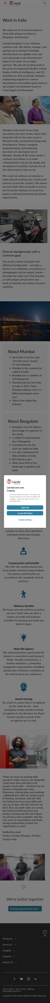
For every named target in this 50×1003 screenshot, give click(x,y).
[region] (25, 501)
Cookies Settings (25, 519)
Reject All (25, 507)
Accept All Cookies (25, 513)
